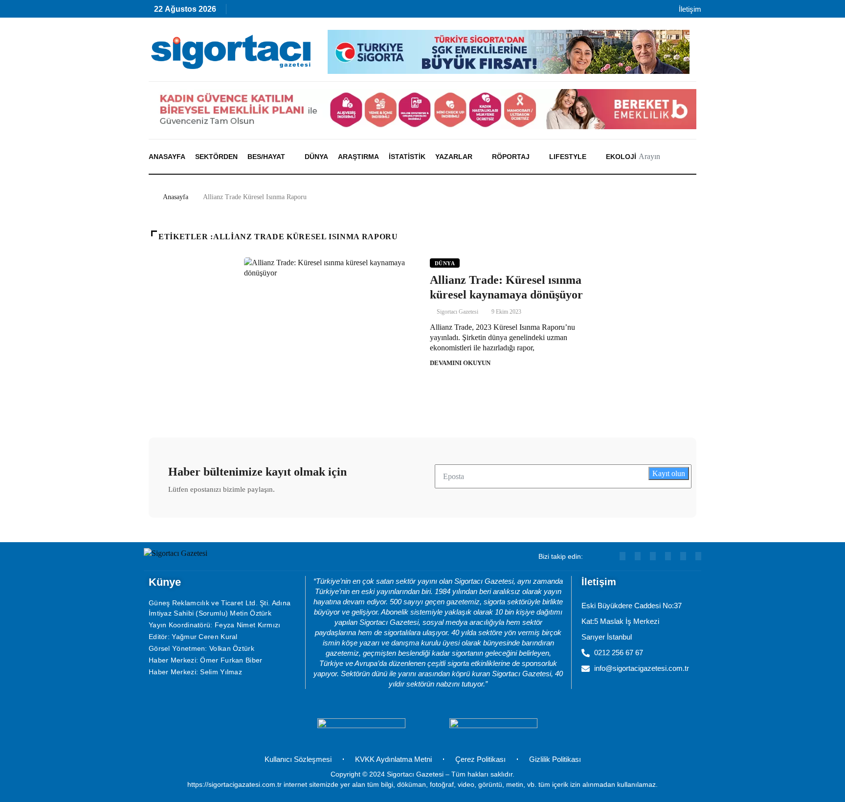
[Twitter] (698, 556)
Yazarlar (453, 156)
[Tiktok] (325, 11)
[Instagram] (304, 11)
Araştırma (358, 156)
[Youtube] (262, 11)
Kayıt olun (668, 473)
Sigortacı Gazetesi (457, 311)
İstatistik (407, 156)
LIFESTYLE (567, 156)
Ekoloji (621, 156)
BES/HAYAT (266, 156)
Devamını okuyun (460, 363)
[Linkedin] (283, 11)
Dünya (316, 156)
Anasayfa (167, 156)
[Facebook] (367, 11)
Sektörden (216, 156)
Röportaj (511, 156)
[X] (346, 11)
